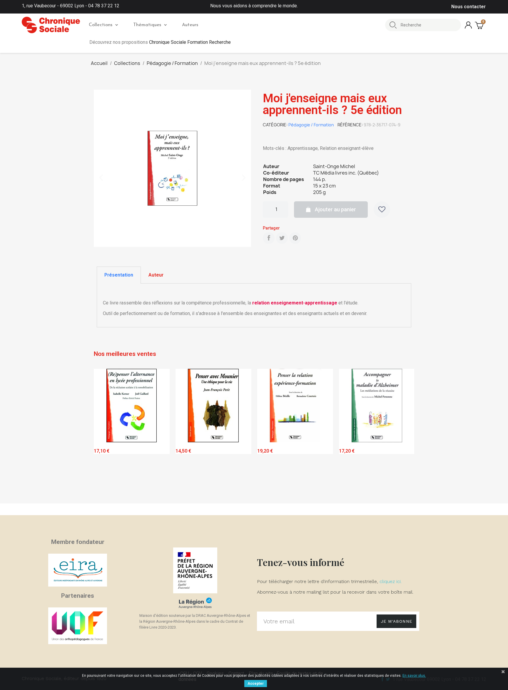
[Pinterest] (295, 238)
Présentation (118, 275)
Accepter (256, 683)
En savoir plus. (414, 676)
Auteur (155, 275)
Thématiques (147, 25)
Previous (103, 435)
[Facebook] (269, 238)
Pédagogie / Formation (311, 125)
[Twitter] (282, 238)
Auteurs (190, 25)
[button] (101, 177)
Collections (100, 25)
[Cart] (479, 25)
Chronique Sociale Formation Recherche (190, 42)
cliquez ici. (391, 581)
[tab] (119, 275)
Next (405, 435)
